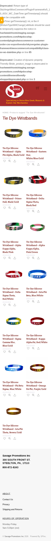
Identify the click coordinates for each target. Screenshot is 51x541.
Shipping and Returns (12, 509)
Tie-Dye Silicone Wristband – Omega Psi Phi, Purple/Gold (36, 386)
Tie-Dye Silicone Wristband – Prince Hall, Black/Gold (12, 198)
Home (5, 113)
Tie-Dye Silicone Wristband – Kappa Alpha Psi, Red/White (36, 339)
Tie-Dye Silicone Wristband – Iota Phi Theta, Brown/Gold (13, 429)
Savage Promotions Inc (14, 536)
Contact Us (8, 499)
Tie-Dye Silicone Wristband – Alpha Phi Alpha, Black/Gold (13, 151)
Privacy (6, 504)
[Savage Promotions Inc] (14, 91)
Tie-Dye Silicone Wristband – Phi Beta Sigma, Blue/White (13, 386)
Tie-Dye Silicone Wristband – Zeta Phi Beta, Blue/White (36, 292)
